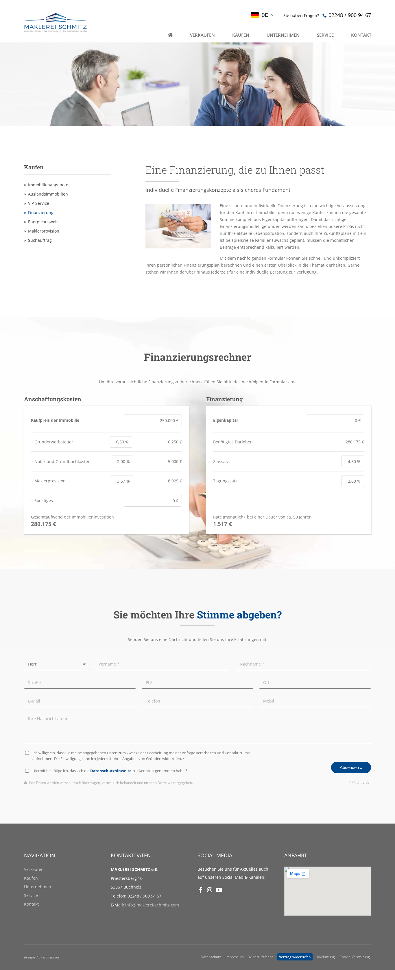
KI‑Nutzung (326, 956)
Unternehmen (37, 886)
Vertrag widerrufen (295, 956)
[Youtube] (219, 890)
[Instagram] (210, 890)
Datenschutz (211, 956)
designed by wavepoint (41, 957)
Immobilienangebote (48, 185)
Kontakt (31, 904)
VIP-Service (38, 203)
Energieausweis (43, 222)
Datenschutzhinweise (111, 770)
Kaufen (31, 878)
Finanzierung (40, 212)
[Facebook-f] (200, 890)
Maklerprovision (43, 231)
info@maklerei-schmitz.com (152, 905)
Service (31, 895)
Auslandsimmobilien (48, 194)
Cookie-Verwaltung (354, 956)
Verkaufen (34, 869)
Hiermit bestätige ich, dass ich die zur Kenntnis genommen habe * (109, 770)
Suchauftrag (40, 240)
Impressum (235, 956)
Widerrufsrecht (260, 956)
